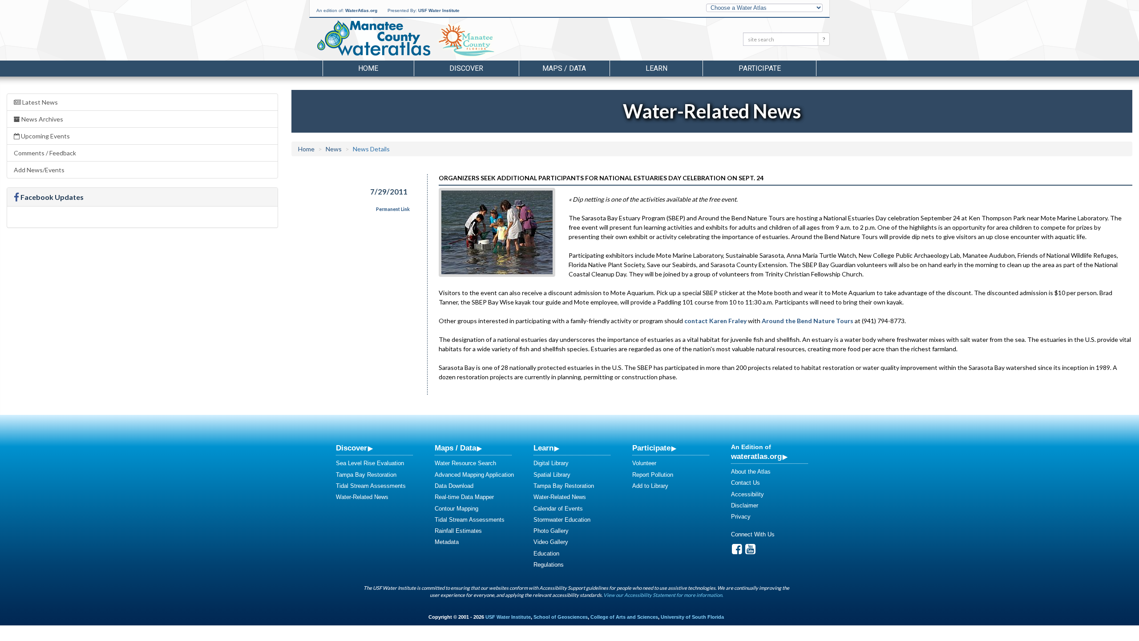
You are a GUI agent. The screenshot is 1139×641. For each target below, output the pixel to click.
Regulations (548, 564)
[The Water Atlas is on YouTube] (750, 551)
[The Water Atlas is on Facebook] (737, 551)
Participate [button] (760, 68)
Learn (543, 447)
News (334, 149)
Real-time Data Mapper (464, 497)
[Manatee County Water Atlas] (373, 38)
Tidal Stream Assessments (371, 486)
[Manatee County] (489, 40)
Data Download (454, 486)
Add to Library (650, 486)
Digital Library (551, 463)
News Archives (41, 119)
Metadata (447, 542)
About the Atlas (751, 471)
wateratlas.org (756, 456)
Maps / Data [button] (564, 68)
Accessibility (747, 494)
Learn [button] (656, 68)
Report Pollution (652, 474)
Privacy (741, 516)
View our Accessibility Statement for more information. (663, 595)
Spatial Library (551, 474)
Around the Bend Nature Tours (807, 321)
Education (546, 553)
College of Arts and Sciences (624, 617)
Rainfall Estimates (458, 530)
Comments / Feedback (45, 153)
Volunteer (644, 463)
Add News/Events (39, 170)
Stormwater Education (561, 519)
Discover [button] (466, 68)
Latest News (39, 102)
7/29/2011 (389, 191)
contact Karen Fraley (715, 321)
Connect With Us (753, 534)
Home (368, 68)
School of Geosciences (560, 617)
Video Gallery (550, 542)
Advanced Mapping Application (474, 474)
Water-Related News (362, 497)
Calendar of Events (558, 508)
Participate (651, 447)
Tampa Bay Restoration (366, 474)
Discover (351, 447)
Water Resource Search (465, 463)
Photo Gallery (551, 530)
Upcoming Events (45, 136)
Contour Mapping (456, 508)
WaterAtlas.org (361, 10)
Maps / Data (455, 447)
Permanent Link (393, 209)
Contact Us (745, 482)
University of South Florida (692, 617)
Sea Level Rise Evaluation (370, 463)
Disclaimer (744, 505)
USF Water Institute (439, 10)
